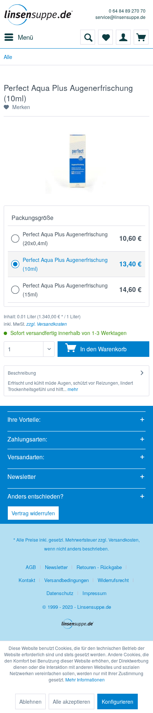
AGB (31, 567)
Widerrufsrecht (113, 580)
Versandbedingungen (66, 580)
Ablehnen (30, 701)
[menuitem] (18, 37)
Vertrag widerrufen (33, 513)
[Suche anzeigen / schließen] (87, 37)
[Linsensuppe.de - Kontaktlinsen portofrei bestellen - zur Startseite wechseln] (40, 15)
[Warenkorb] (141, 37)
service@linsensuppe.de (120, 17)
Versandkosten (123, 539)
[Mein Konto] (123, 37)
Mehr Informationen (85, 679)
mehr (72, 389)
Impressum (94, 593)
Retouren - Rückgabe (99, 567)
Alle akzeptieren (71, 701)
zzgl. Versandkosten (46, 324)
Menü (25, 37)
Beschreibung (22, 372)
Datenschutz (60, 593)
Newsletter (56, 567)
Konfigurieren (117, 701)
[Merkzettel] (105, 37)
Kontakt (27, 580)
